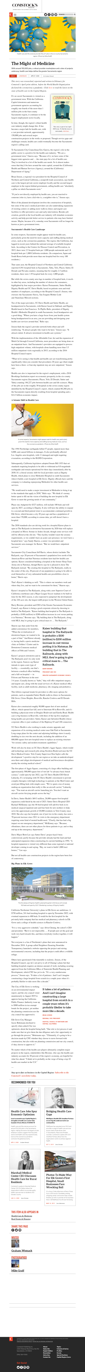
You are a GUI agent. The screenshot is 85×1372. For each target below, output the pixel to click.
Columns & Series (63, 1349)
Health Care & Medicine (21, 1215)
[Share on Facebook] (12, 1230)
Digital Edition (48, 1351)
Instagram (52, 15)
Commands (1, 1370)
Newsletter (47, 1353)
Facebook (49, 15)
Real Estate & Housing (21, 1218)
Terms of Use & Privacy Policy (24, 1341)
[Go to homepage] (24, 6)
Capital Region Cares (64, 1357)
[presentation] (11, 15)
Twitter (45, 15)
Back (13, 76)
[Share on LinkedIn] (19, 1230)
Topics (59, 1347)
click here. (66, 131)
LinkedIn (55, 15)
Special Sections (62, 1355)
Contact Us (46, 1357)
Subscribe (46, 1349)
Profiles (59, 1351)
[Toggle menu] (15, 15)
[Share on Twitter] (16, 1230)
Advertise (46, 1355)
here (50, 87)
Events (59, 1353)
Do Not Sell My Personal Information (43, 1341)
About (45, 1347)
